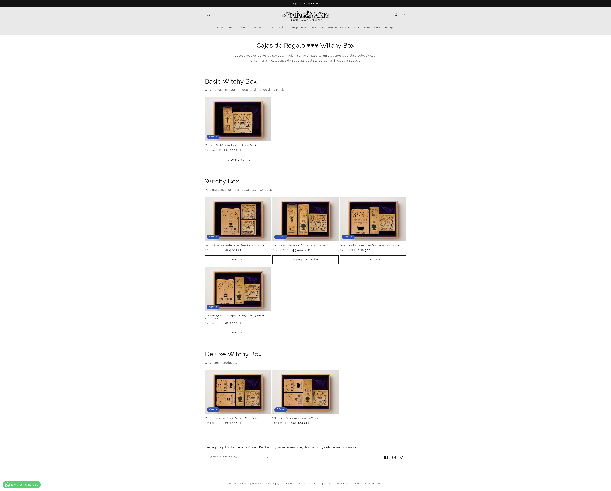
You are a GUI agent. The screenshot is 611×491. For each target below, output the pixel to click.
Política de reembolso (295, 483)
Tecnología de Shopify (267, 483)
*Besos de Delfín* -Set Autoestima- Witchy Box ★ (230, 145)
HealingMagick (246, 483)
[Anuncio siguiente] (365, 3)
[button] (209, 15)
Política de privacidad (322, 483)
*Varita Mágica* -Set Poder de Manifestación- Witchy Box (234, 245)
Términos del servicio (348, 483)
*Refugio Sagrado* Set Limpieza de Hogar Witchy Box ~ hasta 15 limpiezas (237, 316)
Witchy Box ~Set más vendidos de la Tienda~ (296, 418)
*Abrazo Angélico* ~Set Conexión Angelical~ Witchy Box (369, 245)
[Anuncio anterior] (245, 3)
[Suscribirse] (267, 457)
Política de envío (373, 483)
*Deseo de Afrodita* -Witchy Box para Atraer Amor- (232, 418)
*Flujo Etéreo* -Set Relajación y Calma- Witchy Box (299, 245)
